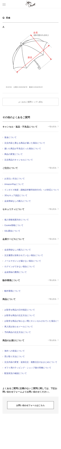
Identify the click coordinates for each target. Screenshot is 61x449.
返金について (10, 137)
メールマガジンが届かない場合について (22, 261)
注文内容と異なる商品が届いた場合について (24, 143)
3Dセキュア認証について (15, 195)
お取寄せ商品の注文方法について (19, 315)
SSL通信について (12, 231)
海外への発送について (14, 351)
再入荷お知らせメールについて (18, 326)
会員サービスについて (13, 239)
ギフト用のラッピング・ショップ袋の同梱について (27, 367)
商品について (9, 299)
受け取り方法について (14, 356)
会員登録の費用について (15, 272)
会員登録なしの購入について (17, 201)
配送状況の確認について (15, 373)
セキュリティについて (13, 209)
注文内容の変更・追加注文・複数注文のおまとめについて (30, 362)
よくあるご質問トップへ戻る (30, 102)
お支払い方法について (14, 178)
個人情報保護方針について (16, 219)
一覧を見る (52, 126)
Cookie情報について (13, 225)
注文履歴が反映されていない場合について (23, 255)
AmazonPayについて (14, 184)
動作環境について (11, 280)
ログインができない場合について (19, 266)
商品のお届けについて (13, 340)
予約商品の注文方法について (17, 332)
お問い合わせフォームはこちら (30, 405)
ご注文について (10, 168)
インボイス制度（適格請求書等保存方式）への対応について (31, 189)
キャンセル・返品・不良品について (20, 126)
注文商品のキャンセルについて (18, 159)
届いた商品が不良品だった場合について (22, 148)
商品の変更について (13, 154)
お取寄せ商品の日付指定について (19, 309)
